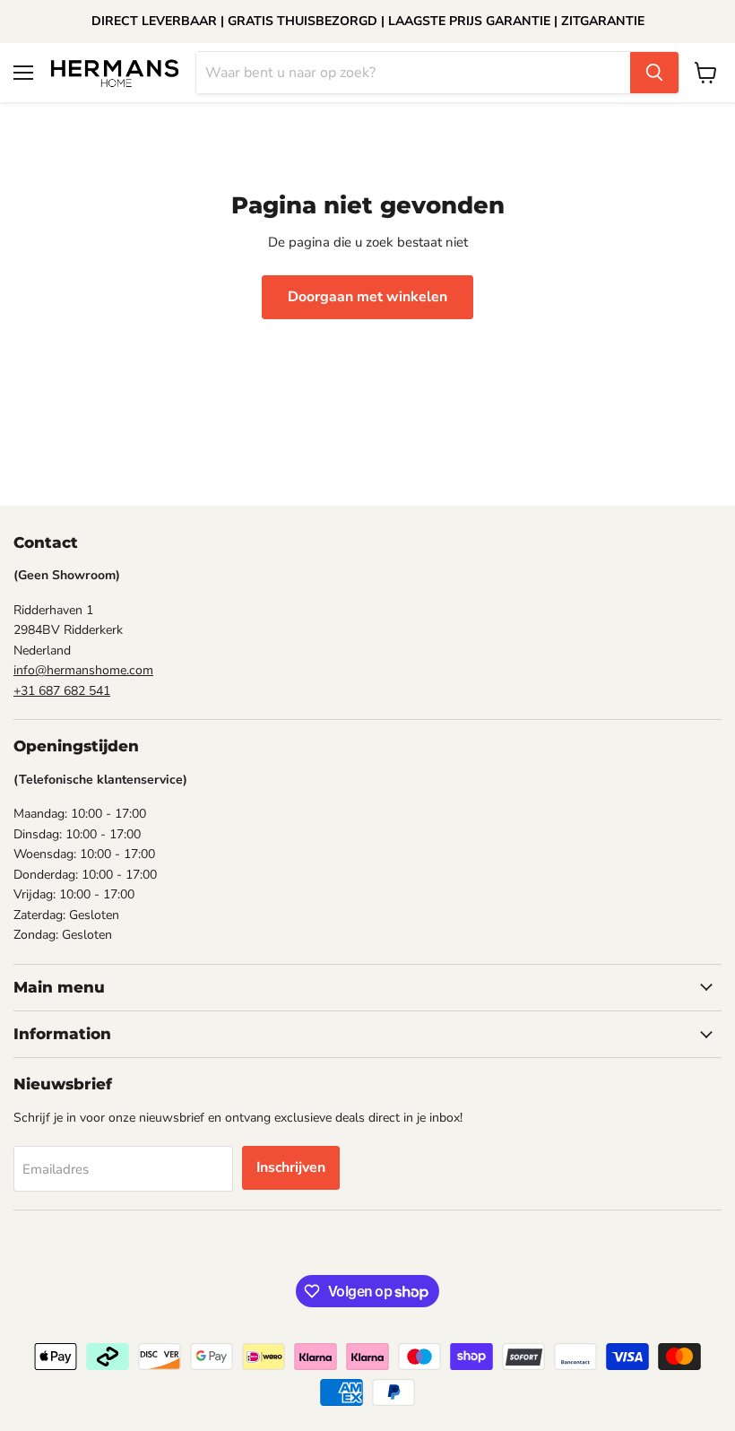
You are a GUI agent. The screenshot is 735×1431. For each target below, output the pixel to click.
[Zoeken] (654, 72)
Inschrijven (290, 1167)
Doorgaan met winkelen (367, 297)
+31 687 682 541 (61, 690)
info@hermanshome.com (83, 670)
